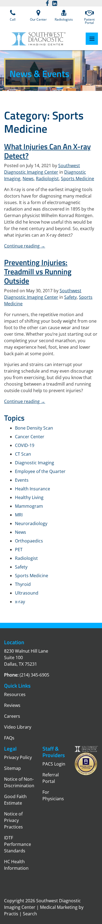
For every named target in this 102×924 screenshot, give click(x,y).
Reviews (12, 705)
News (28, 179)
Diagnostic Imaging (34, 463)
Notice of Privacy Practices (13, 820)
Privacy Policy (18, 757)
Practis (11, 914)
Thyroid (23, 584)
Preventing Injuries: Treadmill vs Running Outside (38, 271)
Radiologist (47, 179)
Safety (70, 297)
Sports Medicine (77, 179)
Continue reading (24, 246)
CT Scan (23, 454)
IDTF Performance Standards (17, 844)
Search (30, 914)
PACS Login (53, 764)
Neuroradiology (31, 523)
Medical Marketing (59, 907)
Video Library (17, 727)
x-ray (20, 602)
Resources (15, 694)
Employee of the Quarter (40, 471)
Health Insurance (32, 489)
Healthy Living (29, 497)
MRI (19, 515)
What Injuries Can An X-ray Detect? (47, 151)
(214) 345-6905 (34, 675)
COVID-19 (24, 445)
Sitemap (12, 768)
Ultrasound (26, 593)
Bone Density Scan (34, 428)
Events (22, 480)
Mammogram (29, 506)
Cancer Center (29, 437)
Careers (12, 716)
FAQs (9, 738)
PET (19, 550)
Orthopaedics (29, 541)
